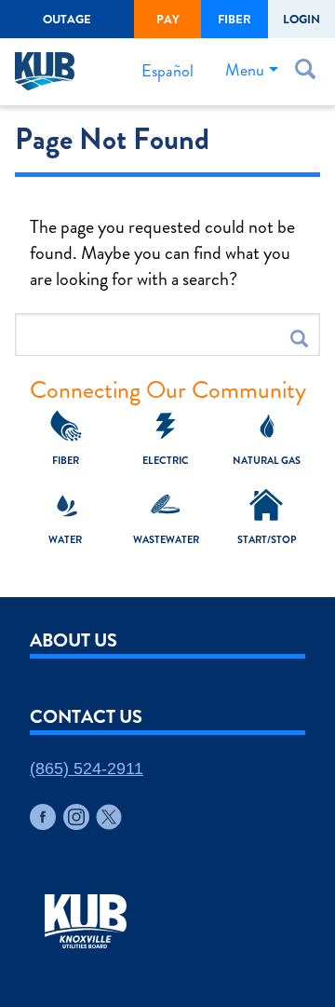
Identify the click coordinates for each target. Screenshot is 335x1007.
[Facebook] (43, 817)
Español (167, 71)
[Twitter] (109, 817)
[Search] (309, 73)
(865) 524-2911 (86, 768)
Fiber (234, 19)
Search (299, 338)
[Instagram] (76, 817)
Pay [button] (168, 19)
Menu (244, 70)
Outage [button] (67, 19)
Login (301, 19)
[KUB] (50, 71)
